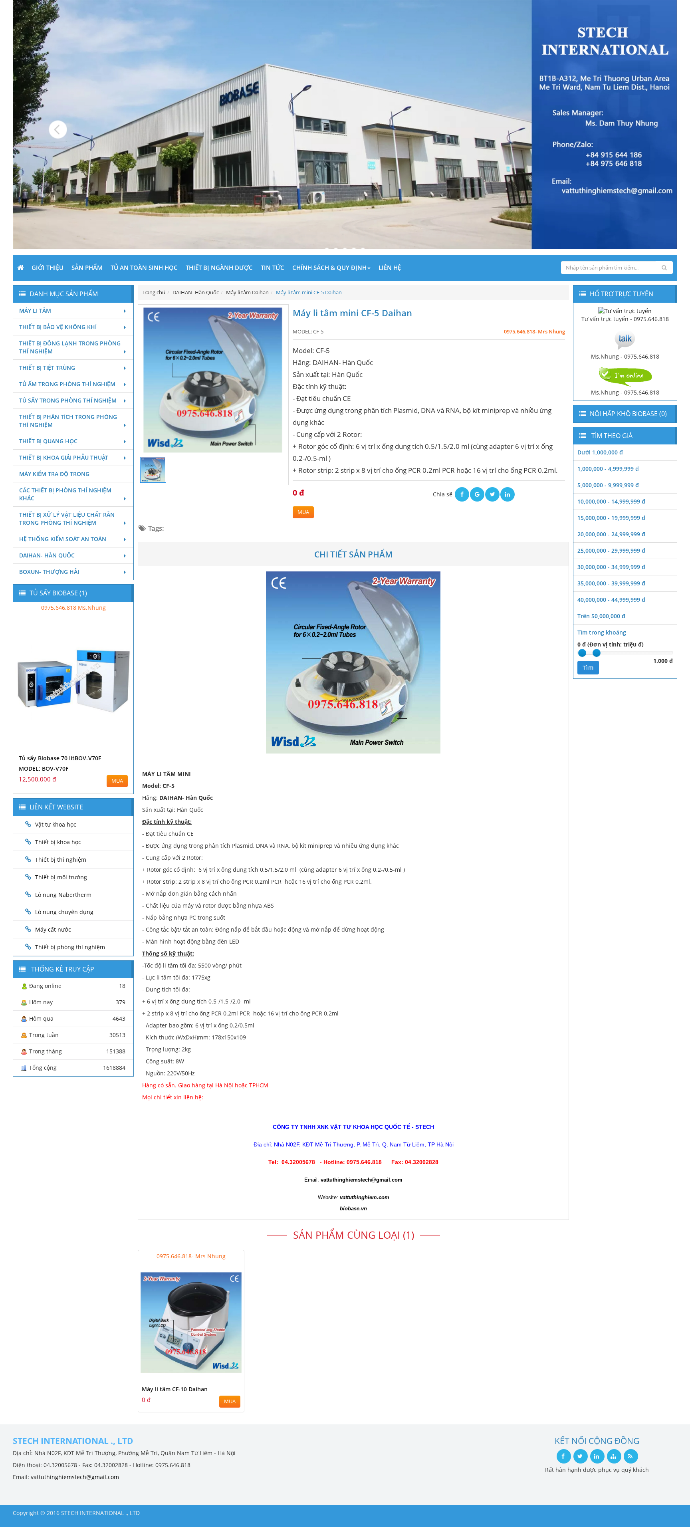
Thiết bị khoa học (58, 842)
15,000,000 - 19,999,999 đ (611, 518)
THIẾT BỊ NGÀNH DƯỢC (219, 268)
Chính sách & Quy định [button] (329, 268)
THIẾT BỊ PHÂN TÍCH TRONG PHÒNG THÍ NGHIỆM (68, 420)
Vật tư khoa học (55, 824)
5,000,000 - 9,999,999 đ (608, 485)
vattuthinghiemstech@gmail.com (75, 1477)
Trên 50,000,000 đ (601, 616)
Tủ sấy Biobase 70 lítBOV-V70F (60, 758)
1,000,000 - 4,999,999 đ (608, 468)
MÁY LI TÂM (35, 310)
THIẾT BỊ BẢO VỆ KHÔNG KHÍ (58, 327)
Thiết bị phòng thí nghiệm (70, 947)
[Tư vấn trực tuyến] (625, 310)
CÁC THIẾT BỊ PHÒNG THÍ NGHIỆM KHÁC (65, 494)
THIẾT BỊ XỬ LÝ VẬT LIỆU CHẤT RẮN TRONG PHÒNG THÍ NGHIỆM (67, 518)
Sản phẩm (87, 268)
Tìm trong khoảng (601, 632)
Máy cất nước (53, 929)
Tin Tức (272, 268)
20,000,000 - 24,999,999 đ (611, 534)
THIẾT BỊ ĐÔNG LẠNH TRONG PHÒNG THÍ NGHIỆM (70, 347)
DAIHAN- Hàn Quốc (47, 555)
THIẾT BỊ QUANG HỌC (48, 441)
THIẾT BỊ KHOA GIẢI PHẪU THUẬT (63, 457)
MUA (303, 512)
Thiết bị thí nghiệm (60, 859)
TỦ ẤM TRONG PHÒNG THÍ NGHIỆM (67, 384)
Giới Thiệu (47, 268)
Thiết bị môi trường (61, 877)
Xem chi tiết (222, 1376)
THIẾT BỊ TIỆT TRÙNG (47, 367)
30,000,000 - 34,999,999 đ (611, 567)
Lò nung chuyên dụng (64, 912)
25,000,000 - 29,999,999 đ (611, 550)
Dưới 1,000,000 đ (600, 452)
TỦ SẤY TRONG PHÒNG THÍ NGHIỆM (68, 400)
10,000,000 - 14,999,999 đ (611, 501)
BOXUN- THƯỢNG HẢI (49, 571)
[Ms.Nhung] (625, 339)
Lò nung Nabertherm (63, 894)
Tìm (588, 667)
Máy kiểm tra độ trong (54, 474)
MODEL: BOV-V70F (43, 768)
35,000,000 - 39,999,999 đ (611, 583)
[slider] (582, 653)
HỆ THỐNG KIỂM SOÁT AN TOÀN (62, 539)
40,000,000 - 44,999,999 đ (611, 599)
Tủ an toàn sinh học (144, 268)
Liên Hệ (390, 268)
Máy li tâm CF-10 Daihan (175, 1389)
